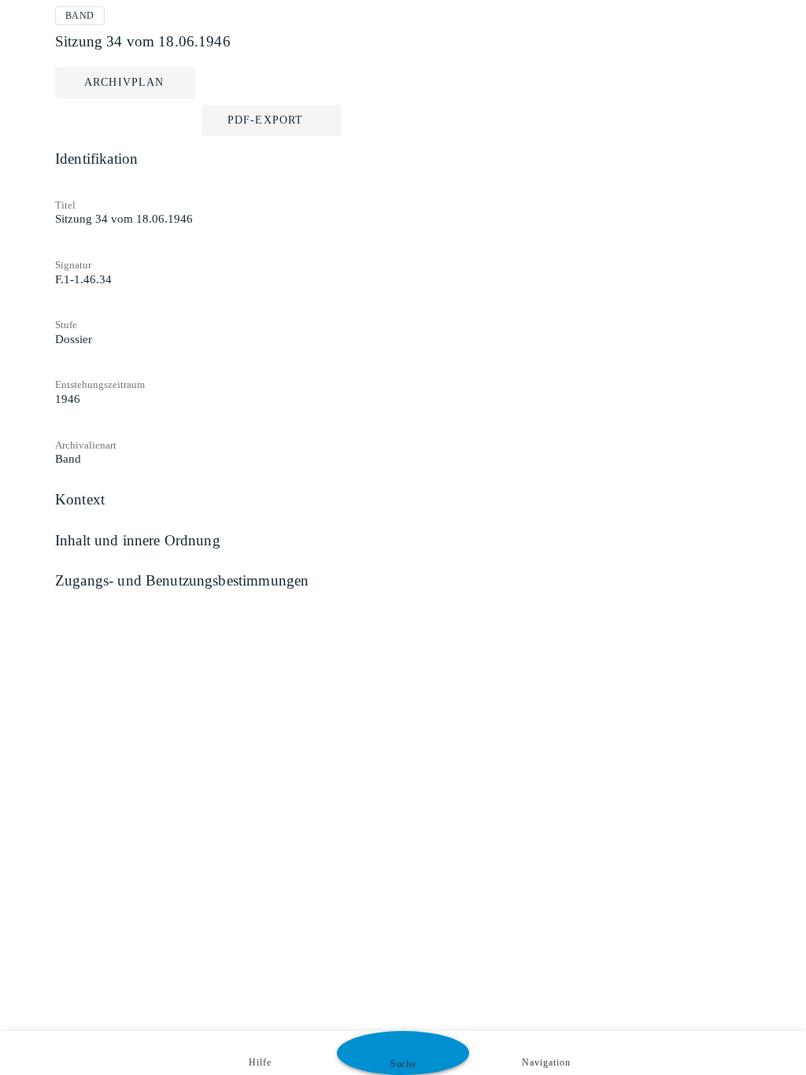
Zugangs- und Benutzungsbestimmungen (182, 580)
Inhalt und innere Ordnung (137, 540)
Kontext (80, 499)
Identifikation (96, 158)
